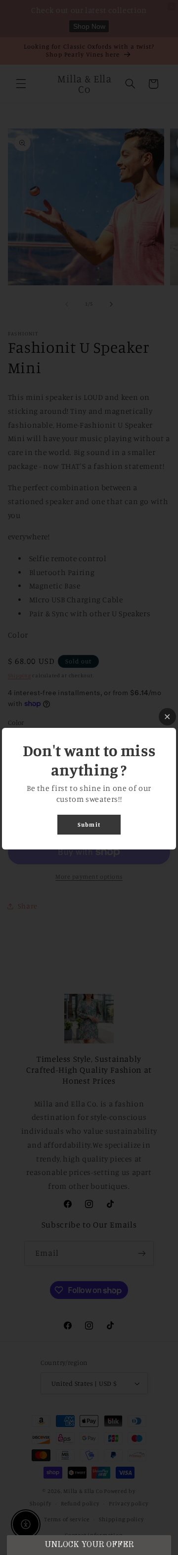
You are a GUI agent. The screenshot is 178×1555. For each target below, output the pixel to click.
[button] (89, 1545)
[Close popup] (167, 716)
